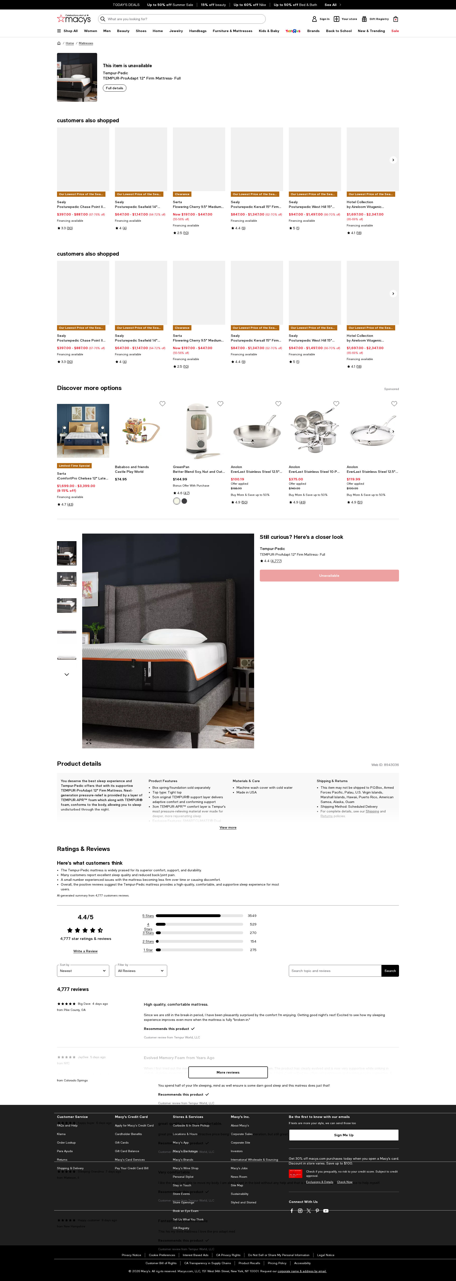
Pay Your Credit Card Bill (131, 1168)
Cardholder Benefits (128, 1134)
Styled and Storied (243, 1202)
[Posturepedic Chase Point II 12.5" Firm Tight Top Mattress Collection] (83, 159)
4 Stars (148, 924)
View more (228, 827)
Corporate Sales (241, 1134)
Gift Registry (181, 1228)
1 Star (148, 950)
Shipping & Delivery (70, 1168)
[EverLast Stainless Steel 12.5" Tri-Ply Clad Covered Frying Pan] (373, 431)
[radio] (176, 501)
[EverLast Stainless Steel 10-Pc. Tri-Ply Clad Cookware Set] (315, 431)
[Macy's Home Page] (73, 19)
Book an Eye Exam (186, 1211)
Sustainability (239, 1194)
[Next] (393, 160)
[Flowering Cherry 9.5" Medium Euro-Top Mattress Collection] (199, 159)
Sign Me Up (344, 1135)
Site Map (237, 1185)
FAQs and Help (67, 1125)
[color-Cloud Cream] (177, 501)
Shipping (372, 811)
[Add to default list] (162, 404)
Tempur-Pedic (115, 72)
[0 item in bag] (395, 19)
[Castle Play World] (141, 431)
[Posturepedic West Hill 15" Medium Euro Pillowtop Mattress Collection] (315, 159)
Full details (114, 88)
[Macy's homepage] (59, 43)
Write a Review (85, 951)
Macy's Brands (183, 1159)
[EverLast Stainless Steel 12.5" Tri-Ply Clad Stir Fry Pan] (257, 431)
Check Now (344, 1182)
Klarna (61, 1134)
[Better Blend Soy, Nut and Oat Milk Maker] (199, 431)
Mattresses (86, 43)
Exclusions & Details (319, 1182)
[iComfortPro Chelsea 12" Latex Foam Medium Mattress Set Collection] (83, 431)
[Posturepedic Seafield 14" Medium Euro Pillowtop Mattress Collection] (141, 159)
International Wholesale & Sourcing (254, 1159)
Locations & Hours (185, 1134)
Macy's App (181, 1142)
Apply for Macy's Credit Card (134, 1125)
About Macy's (240, 1125)
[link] (83, 215)
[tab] (66, 553)
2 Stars (148, 941)
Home (70, 43)
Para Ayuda (65, 1151)
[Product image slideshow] (168, 641)
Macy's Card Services (130, 1159)
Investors (236, 1151)
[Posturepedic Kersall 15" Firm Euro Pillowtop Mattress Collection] (257, 159)
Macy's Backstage (185, 1151)
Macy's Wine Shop (185, 1168)
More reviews (228, 1072)
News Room (239, 1176)
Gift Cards (121, 1142)
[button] (155, 641)
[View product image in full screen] (89, 742)
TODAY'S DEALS (126, 5)
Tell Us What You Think (188, 1219)
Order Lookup (66, 1142)
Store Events (181, 1194)
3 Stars (148, 933)
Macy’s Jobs (239, 1168)
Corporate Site (240, 1142)
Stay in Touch (182, 1185)
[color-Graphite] (184, 501)
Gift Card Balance (127, 1151)
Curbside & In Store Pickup (191, 1125)
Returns (327, 816)
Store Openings (183, 1202)
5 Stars (148, 916)
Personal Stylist (183, 1176)
